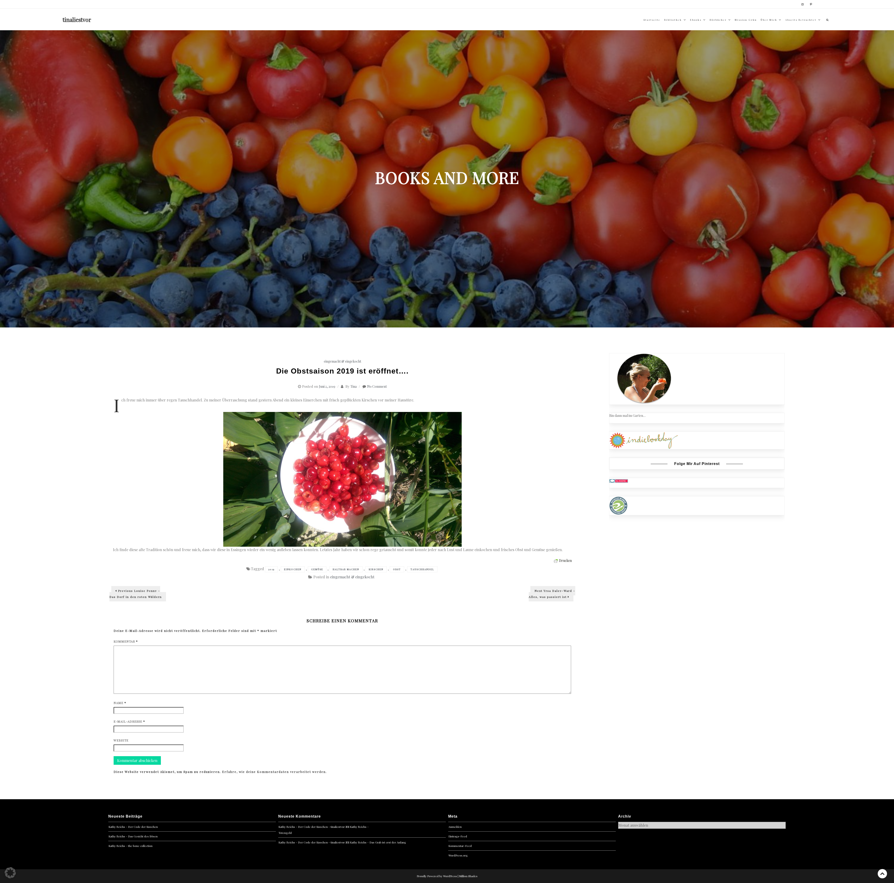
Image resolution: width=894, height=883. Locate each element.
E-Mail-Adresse (129, 721)
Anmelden (455, 827)
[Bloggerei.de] (618, 480)
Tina (353, 386)
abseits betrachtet (800, 19)
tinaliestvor (77, 19)
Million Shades (468, 876)
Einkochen (292, 569)
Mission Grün (746, 19)
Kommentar (126, 641)
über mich (769, 19)
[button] (10, 873)
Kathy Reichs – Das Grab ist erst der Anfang (378, 842)
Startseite (651, 19)
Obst (397, 569)
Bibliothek (673, 19)
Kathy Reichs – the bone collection (130, 846)
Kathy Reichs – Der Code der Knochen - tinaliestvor (311, 827)
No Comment (377, 386)
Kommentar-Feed (460, 846)
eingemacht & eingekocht (342, 361)
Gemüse (317, 569)
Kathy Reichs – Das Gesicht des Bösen (133, 836)
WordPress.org (458, 855)
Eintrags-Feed (457, 836)
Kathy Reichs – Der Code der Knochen (133, 827)
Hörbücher (718, 19)
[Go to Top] (882, 873)
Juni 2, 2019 (327, 386)
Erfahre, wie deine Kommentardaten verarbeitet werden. (274, 772)
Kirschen (376, 569)
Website (121, 740)
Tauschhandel (422, 569)
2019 (271, 569)
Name (120, 703)
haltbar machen (346, 569)
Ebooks (695, 19)
